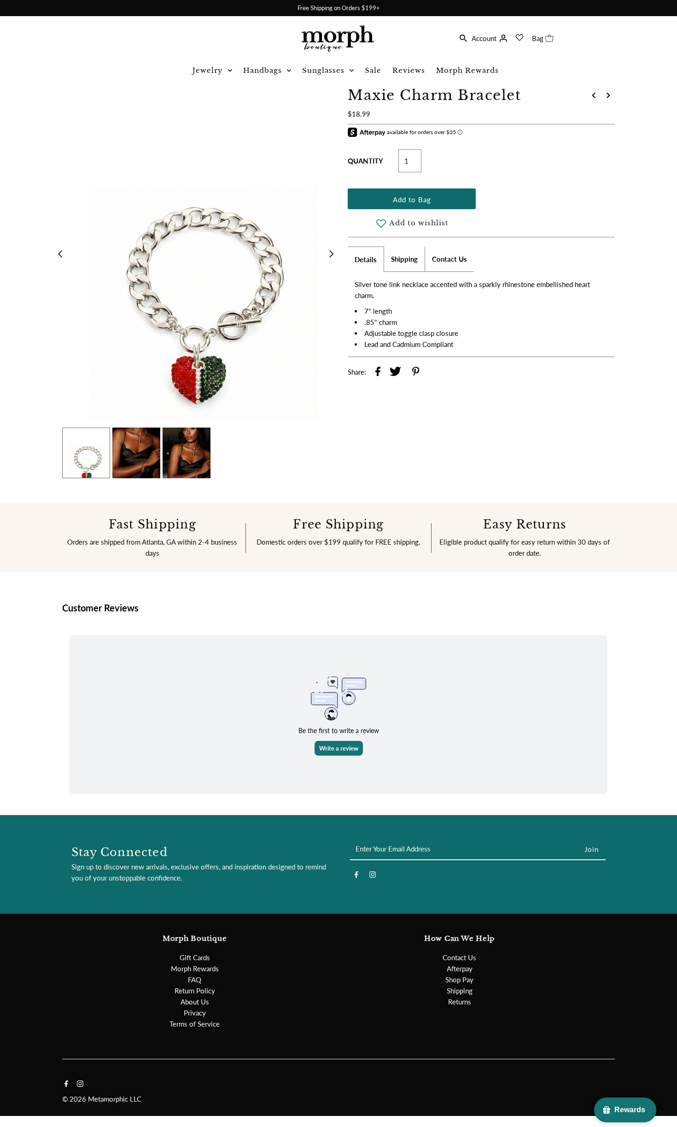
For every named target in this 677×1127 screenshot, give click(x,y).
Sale (373, 70)
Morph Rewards (467, 70)
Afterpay (460, 968)
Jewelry (208, 70)
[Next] (331, 254)
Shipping (404, 259)
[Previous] (61, 254)
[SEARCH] (463, 37)
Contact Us (449, 259)
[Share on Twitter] (395, 373)
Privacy (195, 1013)
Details (366, 259)
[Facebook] (356, 875)
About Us (195, 1002)
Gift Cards (195, 957)
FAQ (194, 979)
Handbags (262, 70)
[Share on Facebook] (377, 373)
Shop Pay (459, 979)
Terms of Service (194, 1024)
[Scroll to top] (658, 1108)
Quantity (365, 161)
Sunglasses (323, 70)
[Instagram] (372, 875)
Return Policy (195, 990)
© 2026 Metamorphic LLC (101, 1099)
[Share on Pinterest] (416, 373)
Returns (459, 1002)
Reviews (408, 70)
